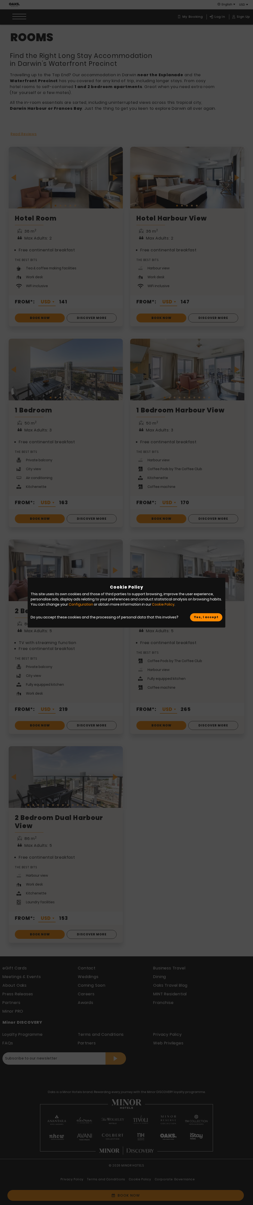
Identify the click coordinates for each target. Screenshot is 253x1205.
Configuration (81, 604)
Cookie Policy (163, 604)
